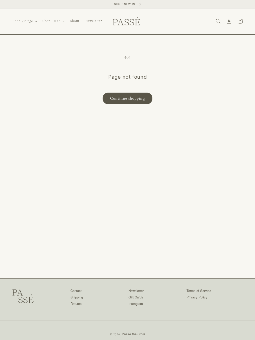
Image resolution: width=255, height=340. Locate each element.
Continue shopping (127, 98)
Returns (76, 303)
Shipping (76, 297)
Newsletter (136, 290)
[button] (24, 21)
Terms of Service (199, 290)
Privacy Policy (197, 297)
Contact (76, 290)
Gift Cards (135, 297)
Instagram (135, 303)
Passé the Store (133, 334)
